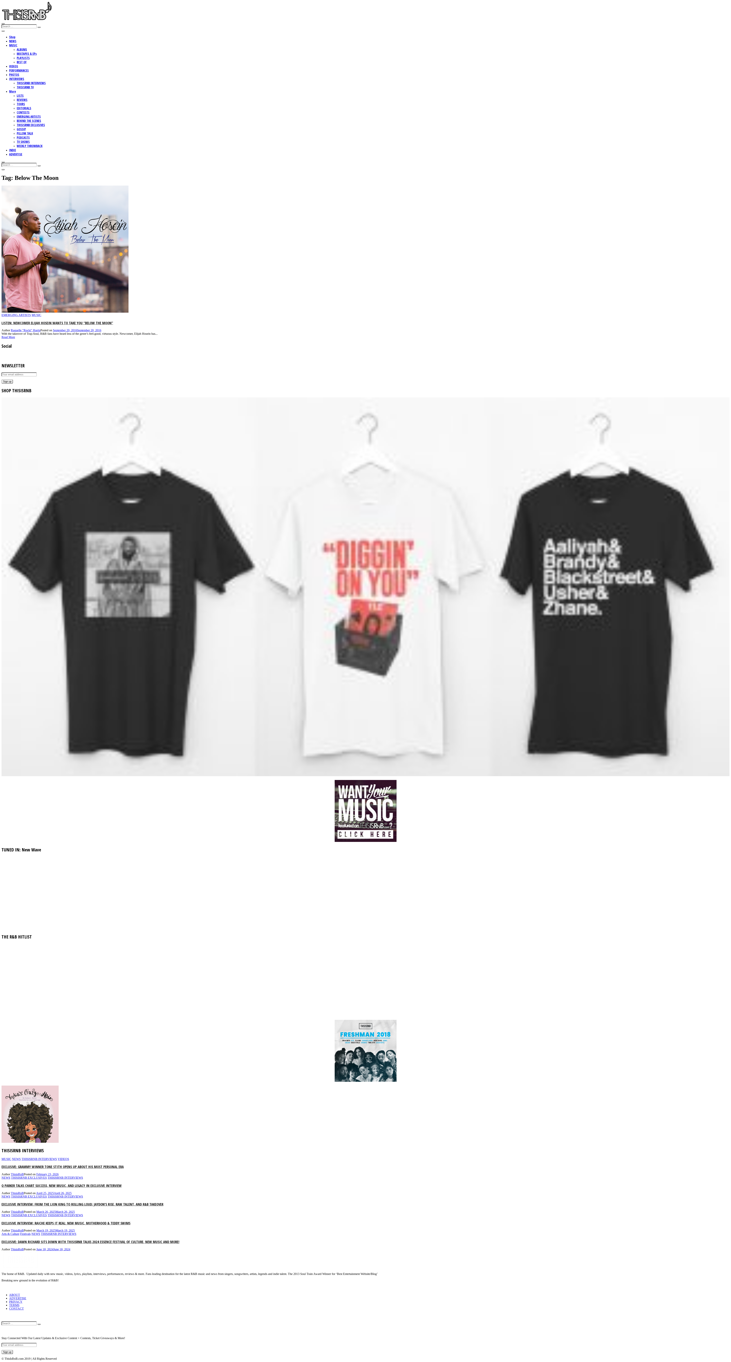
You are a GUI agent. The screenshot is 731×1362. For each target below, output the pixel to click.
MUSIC (13, 45)
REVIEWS (22, 100)
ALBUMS (22, 49)
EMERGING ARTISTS (29, 117)
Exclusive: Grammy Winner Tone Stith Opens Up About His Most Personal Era (63, 1166)
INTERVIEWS (16, 79)
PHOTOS (14, 75)
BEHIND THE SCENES (29, 121)
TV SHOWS (23, 142)
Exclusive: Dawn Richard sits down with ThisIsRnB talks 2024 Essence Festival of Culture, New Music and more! (90, 1241)
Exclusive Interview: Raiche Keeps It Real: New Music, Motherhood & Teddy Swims (66, 1223)
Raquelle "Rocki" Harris (25, 330)
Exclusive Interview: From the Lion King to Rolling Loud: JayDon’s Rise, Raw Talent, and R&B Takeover (82, 1204)
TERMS (14, 1305)
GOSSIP (21, 129)
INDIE (12, 150)
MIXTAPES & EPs (27, 54)
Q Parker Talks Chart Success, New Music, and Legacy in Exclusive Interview (62, 1185)
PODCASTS (23, 137)
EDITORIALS (24, 108)
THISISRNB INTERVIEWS (31, 83)
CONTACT (16, 1308)
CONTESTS (23, 112)
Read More (8, 337)
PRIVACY (15, 1301)
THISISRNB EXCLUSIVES (31, 125)
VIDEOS (13, 66)
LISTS (20, 96)
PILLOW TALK (25, 133)
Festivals (25, 1233)
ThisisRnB (17, 1174)
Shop (12, 37)
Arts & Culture (10, 1233)
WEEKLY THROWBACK (29, 146)
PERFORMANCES (19, 70)
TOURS (21, 104)
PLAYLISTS (23, 58)
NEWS (12, 41)
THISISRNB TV (25, 87)
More (12, 91)
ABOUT (14, 1294)
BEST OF (22, 62)
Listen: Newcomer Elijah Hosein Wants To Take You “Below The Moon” (57, 322)
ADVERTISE (15, 154)
